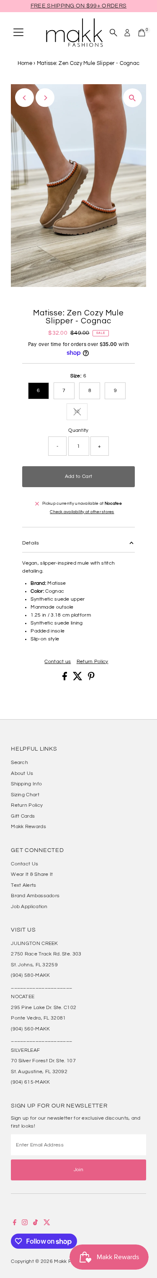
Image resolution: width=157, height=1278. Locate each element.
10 (80, 412)
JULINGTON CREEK (34, 943)
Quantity (78, 430)
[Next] (45, 97)
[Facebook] (14, 1223)
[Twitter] (46, 1223)
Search (19, 762)
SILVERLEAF (25, 1050)
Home (25, 63)
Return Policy (92, 661)
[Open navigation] (18, 32)
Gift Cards (23, 815)
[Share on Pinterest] (91, 678)
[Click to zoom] (132, 97)
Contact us (57, 661)
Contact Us (24, 863)
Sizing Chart (25, 794)
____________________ (41, 986)
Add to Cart (78, 476)
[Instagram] (25, 1223)
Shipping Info (26, 783)
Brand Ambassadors (35, 895)
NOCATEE (22, 996)
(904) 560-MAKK (30, 1028)
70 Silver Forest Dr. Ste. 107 (43, 1060)
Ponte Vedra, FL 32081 (38, 1017)
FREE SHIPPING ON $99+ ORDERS (78, 6)
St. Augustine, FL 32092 (39, 1071)
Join (78, 1169)
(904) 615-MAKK (30, 1081)
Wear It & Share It (32, 874)
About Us (22, 773)
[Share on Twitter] (78, 678)
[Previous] (24, 97)
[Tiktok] (35, 1223)
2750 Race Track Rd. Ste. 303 (46, 953)
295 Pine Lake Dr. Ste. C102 (43, 1007)
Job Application (29, 906)
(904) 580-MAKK (30, 975)
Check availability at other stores (82, 512)
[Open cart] (141, 32)
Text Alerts (23, 885)
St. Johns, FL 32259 (34, 964)
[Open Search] (113, 32)
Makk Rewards (28, 826)
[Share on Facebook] (65, 678)
